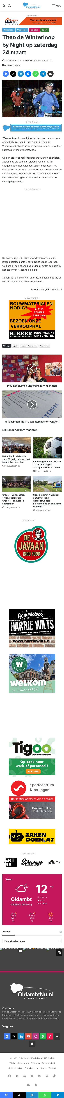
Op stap (34, 30)
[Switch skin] (9, 6)
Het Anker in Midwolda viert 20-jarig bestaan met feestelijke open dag (16, 459)
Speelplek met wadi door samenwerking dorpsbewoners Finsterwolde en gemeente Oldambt (47, 500)
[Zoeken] (3, 6)
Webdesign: (38, 1058)
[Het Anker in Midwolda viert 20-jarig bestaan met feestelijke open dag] (16, 445)
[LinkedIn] (21, 74)
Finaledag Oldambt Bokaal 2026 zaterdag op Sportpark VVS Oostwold (47, 464)
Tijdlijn (12, 1063)
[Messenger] (28, 74)
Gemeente (22, 30)
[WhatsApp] (35, 74)
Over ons (35, 1063)
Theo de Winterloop (29, 346)
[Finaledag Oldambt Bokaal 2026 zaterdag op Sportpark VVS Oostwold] (47, 447)
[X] (13, 74)
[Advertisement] (32, 223)
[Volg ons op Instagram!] (59, 952)
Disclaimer (29, 1068)
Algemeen (8, 30)
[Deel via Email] (50, 74)
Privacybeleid (48, 1063)
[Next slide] (59, 862)
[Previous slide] (5, 862)
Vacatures (41, 1068)
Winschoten (44, 346)
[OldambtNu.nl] (32, 5)
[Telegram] (43, 74)
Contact (52, 1068)
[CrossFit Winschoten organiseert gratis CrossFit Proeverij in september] (16, 484)
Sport (44, 30)
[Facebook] (6, 74)
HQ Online (49, 1058)
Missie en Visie (15, 1068)
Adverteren (23, 1063)
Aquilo (15, 346)
